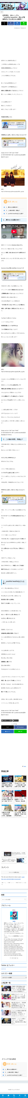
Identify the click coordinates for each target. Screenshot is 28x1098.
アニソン (16, 720)
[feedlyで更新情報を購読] (15, 958)
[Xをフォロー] (11, 958)
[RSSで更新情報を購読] (17, 958)
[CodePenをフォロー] (13, 958)
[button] (25, 899)
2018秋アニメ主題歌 (7, 720)
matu (14, 921)
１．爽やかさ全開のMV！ (12, 207)
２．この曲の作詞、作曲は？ (13, 210)
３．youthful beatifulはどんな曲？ (14, 213)
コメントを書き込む (14, 872)
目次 (9, 202)
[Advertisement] (14, 44)
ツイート (3, 968)
